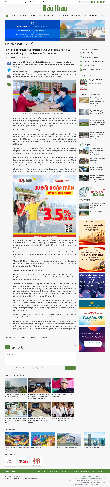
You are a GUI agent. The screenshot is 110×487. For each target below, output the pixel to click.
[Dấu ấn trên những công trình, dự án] (69, 439)
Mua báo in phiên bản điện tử (72, 471)
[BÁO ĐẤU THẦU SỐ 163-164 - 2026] (83, 84)
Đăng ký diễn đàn (95, 471)
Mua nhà (16, 337)
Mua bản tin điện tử (85, 471)
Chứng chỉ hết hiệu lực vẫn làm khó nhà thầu (96, 168)
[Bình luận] (9, 83)
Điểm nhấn (85, 145)
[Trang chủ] (7, 16)
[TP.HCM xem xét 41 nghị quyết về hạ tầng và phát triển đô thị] (63, 409)
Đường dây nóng (88, 94)
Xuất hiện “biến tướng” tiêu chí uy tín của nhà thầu (96, 150)
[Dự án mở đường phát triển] (96, 439)
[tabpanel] (17, 441)
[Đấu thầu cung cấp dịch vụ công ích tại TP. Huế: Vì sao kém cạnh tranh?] (84, 178)
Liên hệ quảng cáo (50, 471)
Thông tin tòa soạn (40, 471)
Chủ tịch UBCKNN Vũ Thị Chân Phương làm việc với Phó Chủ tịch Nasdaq (38, 420)
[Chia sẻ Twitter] (98, 2)
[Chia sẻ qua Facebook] (9, 63)
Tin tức (14, 16)
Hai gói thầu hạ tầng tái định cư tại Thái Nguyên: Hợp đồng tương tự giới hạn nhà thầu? (97, 100)
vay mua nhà (43, 337)
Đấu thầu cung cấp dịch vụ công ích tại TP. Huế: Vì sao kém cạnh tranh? (97, 177)
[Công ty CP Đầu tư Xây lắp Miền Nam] (37, 461)
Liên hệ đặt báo (60, 471)
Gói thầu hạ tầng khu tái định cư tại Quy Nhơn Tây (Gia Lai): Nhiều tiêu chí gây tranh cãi (97, 123)
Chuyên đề (10, 429)
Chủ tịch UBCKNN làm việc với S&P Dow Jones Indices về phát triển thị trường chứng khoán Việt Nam (38, 396)
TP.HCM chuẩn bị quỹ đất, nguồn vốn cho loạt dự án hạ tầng (15, 395)
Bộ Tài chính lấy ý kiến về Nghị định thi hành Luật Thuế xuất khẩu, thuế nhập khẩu (16, 420)
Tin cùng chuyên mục (16, 375)
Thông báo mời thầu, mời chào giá (93, 61)
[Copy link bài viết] (9, 76)
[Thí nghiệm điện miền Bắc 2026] (10, 461)
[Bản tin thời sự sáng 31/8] (84, 213)
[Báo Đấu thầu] (10, 471)
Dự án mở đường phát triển (91, 447)
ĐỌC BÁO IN (85, 75)
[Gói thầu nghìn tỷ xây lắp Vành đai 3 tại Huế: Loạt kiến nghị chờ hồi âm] (84, 135)
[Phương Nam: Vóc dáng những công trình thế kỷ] (17, 439)
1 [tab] (104, 454)
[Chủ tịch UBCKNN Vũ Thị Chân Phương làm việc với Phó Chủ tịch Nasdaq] (39, 409)
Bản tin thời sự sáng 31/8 (97, 211)
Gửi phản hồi (102, 94)
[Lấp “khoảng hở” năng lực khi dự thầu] (84, 161)
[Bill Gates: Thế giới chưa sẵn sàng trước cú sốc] (63, 385)
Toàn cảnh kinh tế (46, 16)
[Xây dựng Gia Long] (24, 461)
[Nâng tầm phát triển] (43, 439)
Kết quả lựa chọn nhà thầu (91, 53)
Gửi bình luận (70, 368)
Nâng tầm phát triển (36, 447)
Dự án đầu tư (76, 16)
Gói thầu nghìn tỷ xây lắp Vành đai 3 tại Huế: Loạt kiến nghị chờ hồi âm (97, 134)
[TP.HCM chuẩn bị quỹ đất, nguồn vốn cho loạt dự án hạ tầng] (16, 385)
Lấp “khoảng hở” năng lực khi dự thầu (97, 159)
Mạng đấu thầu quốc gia (30, 2)
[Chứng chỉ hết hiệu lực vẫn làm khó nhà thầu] (84, 169)
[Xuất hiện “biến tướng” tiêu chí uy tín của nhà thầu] (84, 150)
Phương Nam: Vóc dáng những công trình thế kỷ (17, 448)
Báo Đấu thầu (55, 9)
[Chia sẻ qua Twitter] (9, 70)
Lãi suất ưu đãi (33, 337)
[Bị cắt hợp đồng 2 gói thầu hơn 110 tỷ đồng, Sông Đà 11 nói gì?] (84, 112)
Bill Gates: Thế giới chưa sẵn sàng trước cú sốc (62, 395)
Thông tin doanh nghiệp (93, 16)
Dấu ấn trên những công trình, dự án (67, 447)
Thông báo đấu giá (89, 65)
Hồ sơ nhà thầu (62, 16)
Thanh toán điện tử (41, 2)
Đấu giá (33, 16)
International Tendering (90, 57)
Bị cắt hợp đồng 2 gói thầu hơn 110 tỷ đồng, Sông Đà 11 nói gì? (96, 112)
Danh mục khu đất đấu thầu (91, 69)
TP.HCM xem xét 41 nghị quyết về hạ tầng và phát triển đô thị (62, 419)
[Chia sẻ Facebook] (95, 2)
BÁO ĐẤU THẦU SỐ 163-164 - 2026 (96, 80)
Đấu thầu (23, 16)
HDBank (24, 337)
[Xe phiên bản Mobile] (101, 2)
